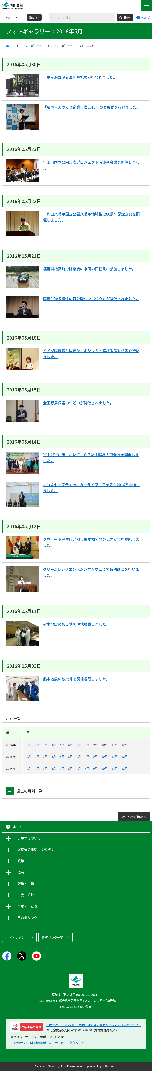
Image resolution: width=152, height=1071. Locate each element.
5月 (62, 744)
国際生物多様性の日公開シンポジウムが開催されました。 (91, 298)
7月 (78, 744)
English (34, 17)
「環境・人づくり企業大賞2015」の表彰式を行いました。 (91, 107)
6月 (70, 744)
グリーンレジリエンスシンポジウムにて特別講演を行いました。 (91, 572)
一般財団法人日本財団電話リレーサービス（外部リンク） (48, 1042)
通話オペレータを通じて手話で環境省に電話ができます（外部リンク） (93, 1025)
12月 (124, 756)
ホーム (10, 46)
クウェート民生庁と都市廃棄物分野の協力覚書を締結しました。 (91, 542)
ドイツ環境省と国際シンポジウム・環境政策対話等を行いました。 (91, 353)
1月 (28, 744)
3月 (45, 744)
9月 (95, 756)
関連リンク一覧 (52, 937)
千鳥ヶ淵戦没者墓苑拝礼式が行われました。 (80, 77)
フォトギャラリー (34, 46)
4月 (53, 744)
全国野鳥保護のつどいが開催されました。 (78, 402)
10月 (104, 756)
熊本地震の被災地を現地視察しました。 (76, 624)
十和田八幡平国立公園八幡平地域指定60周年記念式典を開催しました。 (91, 217)
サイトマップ (15, 937)
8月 (87, 756)
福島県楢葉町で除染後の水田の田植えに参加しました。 (89, 268)
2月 (37, 744)
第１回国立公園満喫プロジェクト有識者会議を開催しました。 (91, 165)
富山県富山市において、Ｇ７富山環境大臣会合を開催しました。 (91, 457)
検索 (127, 17)
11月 (114, 756)
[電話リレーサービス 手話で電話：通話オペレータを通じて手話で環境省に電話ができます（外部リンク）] (26, 1027)
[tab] (10, 791)
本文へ (9, 17)
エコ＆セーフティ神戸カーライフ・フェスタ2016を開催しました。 (91, 487)
